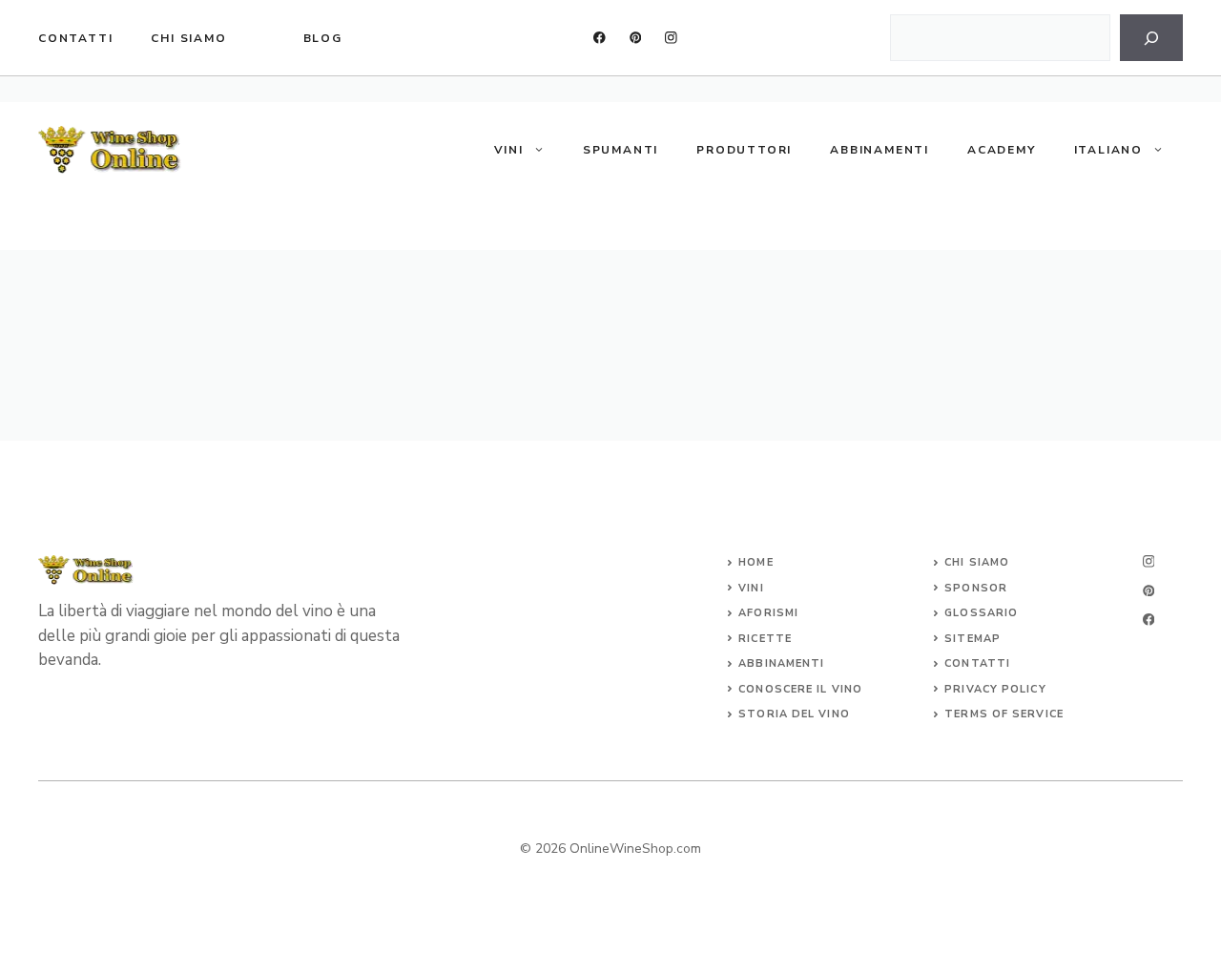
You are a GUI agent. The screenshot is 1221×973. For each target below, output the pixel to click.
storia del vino (794, 714)
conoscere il (784, 689)
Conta (965, 663)
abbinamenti (781, 663)
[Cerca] (1151, 37)
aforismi (768, 613)
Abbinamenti (879, 149)
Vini (509, 149)
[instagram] (671, 37)
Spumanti (620, 149)
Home (755, 562)
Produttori (744, 149)
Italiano (1108, 149)
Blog (322, 38)
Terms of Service (1004, 714)
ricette (765, 638)
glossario (981, 613)
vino (847, 689)
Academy (1001, 149)
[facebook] (599, 37)
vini (750, 588)
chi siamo (188, 38)
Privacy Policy (994, 689)
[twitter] (636, 37)
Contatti (75, 38)
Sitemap (972, 638)
